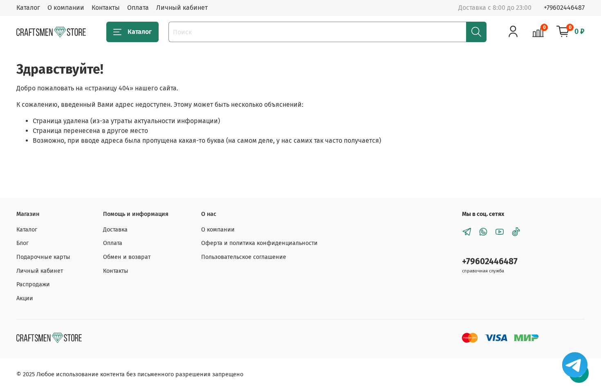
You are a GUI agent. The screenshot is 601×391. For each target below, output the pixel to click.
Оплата (138, 7)
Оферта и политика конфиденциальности (259, 243)
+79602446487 (564, 7)
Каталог (28, 7)
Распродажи (33, 284)
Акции (24, 298)
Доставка (115, 229)
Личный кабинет (182, 7)
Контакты (106, 7)
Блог (22, 243)
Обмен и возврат (126, 257)
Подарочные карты (43, 257)
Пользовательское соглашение (243, 257)
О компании (65, 7)
